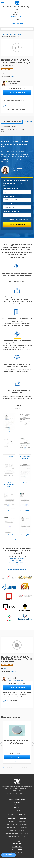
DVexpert (17, 781)
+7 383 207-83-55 (21, 836)
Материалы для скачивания (17, 799)
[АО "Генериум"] (25, 500)
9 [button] (20, 767)
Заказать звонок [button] (17, 23)
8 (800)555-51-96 (16, 14)
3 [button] (7, 767)
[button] (17, 85)
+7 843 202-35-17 (19, 830)
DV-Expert (17, 3)
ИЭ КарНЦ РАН (25, 535)
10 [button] (22, 767)
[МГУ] (9, 421)
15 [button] (16, 769)
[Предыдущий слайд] (1, 744)
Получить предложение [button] (17, 92)
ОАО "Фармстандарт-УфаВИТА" (9, 484)
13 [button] (29, 767)
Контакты (17, 810)
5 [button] (12, 767)
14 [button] (31, 767)
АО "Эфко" (9, 535)
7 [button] (16, 767)
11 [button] (25, 767)
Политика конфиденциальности (17, 814)
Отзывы (17, 805)
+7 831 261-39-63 (23, 833)
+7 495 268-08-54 (17, 21)
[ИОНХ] (25, 472)
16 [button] (18, 769)
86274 (6, 73)
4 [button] (9, 767)
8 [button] (18, 767)
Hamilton (13, 76)
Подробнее (16, 761)
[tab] (12, 122)
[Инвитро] (25, 421)
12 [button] (27, 767)
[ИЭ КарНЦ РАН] (25, 524)
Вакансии (17, 807)
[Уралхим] (9, 500)
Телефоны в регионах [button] (17, 16)
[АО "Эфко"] (9, 524)
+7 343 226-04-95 (21, 827)
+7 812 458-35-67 (23, 824)
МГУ (9, 432)
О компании (17, 802)
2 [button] (5, 767)
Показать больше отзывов (17, 540)
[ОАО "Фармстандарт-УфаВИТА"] (9, 472)
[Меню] (2, 2)
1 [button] (3, 767)
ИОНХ (25, 482)
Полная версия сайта (17, 852)
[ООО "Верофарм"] (9, 446)
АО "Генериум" (25, 510)
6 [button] (14, 767)
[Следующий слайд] (33, 744)
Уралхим (9, 510)
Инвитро (25, 432)
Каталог (17, 797)
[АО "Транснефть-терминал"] (25, 446)
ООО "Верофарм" (9, 456)
